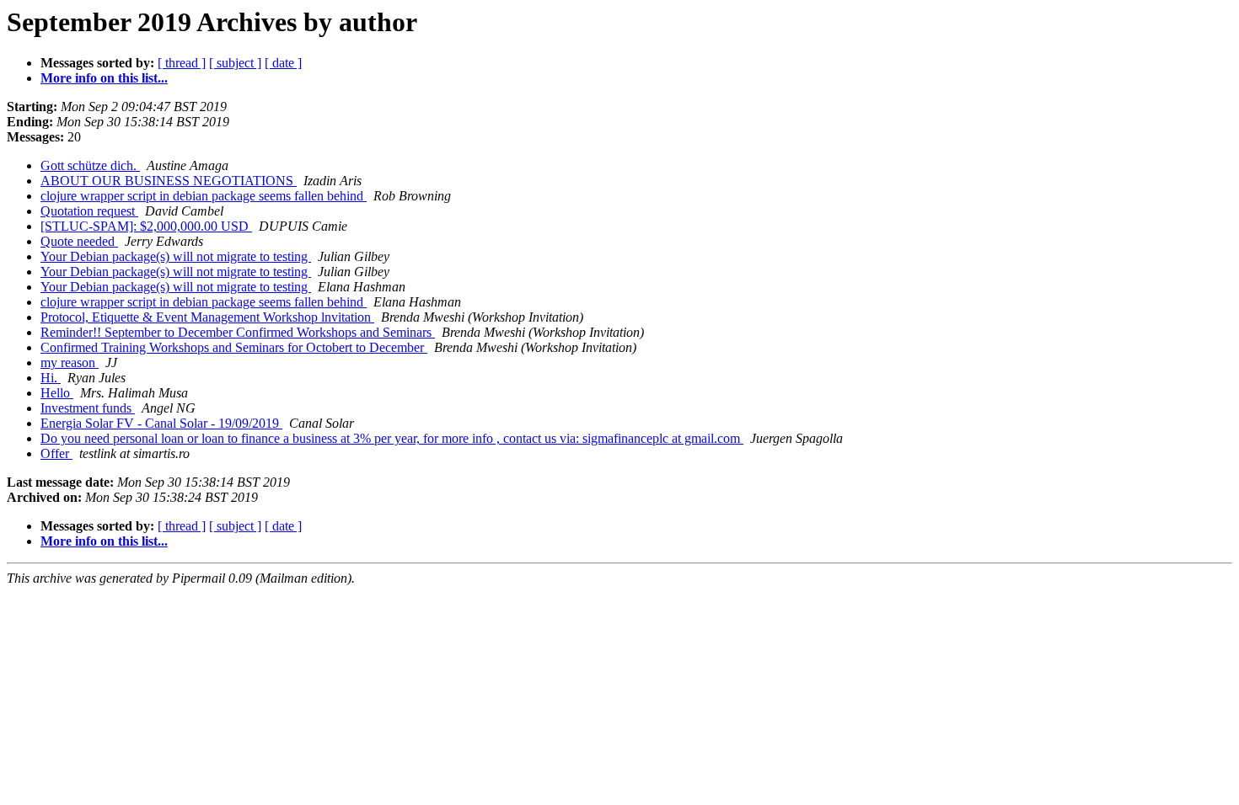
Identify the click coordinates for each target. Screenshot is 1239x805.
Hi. (50, 378)
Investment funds (87, 408)
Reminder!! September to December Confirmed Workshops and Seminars (237, 332)
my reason (69, 362)
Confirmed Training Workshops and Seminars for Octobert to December (233, 347)
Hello (56, 393)
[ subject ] (235, 63)
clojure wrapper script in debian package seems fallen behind (203, 196)
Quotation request (89, 211)
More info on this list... (104, 78)
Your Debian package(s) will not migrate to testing (175, 256)
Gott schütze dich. (90, 165)
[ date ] (283, 63)
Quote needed (79, 241)
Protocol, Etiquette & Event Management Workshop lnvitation (207, 317)
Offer (56, 453)
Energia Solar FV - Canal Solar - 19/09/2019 (161, 423)
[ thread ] (182, 63)
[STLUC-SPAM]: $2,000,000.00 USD (146, 226)
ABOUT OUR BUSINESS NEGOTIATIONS (168, 180)
